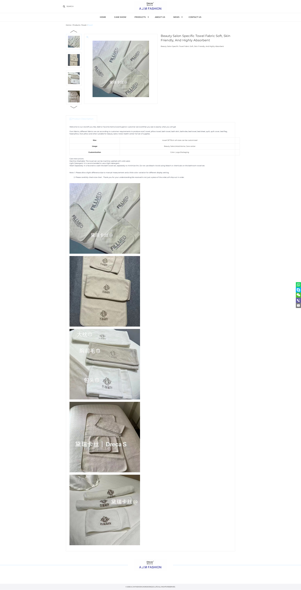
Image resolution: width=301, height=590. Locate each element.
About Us (160, 17)
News (176, 17)
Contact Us (195, 17)
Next (73, 107)
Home (103, 17)
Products (140, 17)
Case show (120, 17)
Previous (73, 31)
